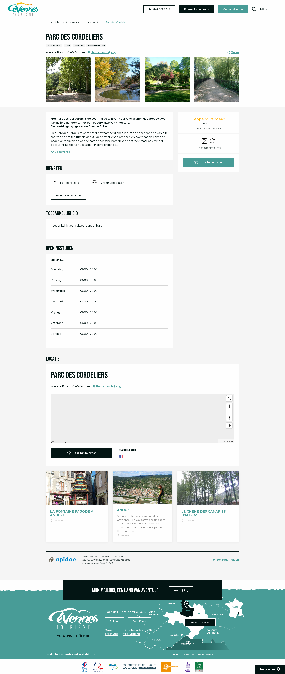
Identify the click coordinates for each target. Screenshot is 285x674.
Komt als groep (184, 654)
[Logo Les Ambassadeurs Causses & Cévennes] (187, 667)
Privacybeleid (82, 654)
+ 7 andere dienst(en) (208, 147)
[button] (254, 9)
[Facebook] (76, 636)
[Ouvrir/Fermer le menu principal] (274, 9)
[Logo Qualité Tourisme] (98, 667)
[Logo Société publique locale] (139, 666)
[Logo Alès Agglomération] (113, 666)
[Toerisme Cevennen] (22, 9)
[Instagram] (80, 636)
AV (94, 654)
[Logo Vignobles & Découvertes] (199, 667)
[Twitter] (84, 636)
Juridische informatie (58, 654)
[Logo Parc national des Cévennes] (170, 667)
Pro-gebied (205, 654)
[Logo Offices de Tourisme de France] (85, 667)
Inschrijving (181, 590)
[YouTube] (88, 636)
